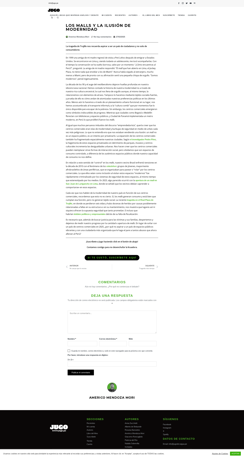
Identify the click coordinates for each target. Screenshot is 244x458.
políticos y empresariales (89, 214)
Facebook (167, 424)
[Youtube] (190, 3)
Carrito (89, 444)
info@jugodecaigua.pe (178, 444)
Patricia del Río (131, 440)
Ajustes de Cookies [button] (220, 454)
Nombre (72, 339)
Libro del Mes (92, 433)
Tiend (89, 441)
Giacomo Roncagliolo (134, 437)
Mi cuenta (91, 427)
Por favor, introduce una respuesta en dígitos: (88, 355)
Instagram (167, 428)
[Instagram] (183, 3)
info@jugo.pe (53, 3)
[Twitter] (187, 3)
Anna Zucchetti (131, 423)
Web (131, 339)
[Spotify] (194, 3)
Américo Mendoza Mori (134, 433)
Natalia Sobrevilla (132, 443)
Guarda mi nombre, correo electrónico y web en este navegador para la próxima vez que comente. (112, 351)
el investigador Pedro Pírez (143, 139)
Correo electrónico (108, 339)
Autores (90, 430)
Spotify (166, 434)
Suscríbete (91, 437)
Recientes (91, 423)
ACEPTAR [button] (235, 454)
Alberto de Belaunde (133, 427)
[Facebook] (179, 3)
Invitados (128, 447)
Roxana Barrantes (132, 430)
